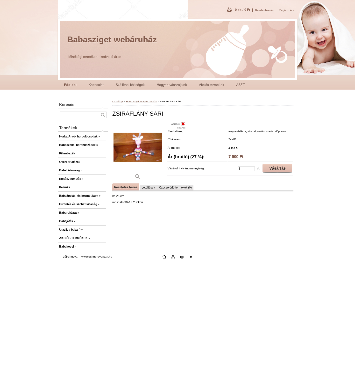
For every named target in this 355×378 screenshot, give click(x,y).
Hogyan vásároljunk (172, 85)
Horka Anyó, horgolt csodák (141, 101)
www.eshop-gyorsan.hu (96, 256)
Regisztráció (287, 10)
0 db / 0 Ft (242, 10)
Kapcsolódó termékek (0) (175, 187)
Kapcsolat (96, 85)
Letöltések (148, 187)
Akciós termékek (211, 85)
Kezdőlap (117, 101)
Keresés (66, 105)
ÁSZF (240, 85)
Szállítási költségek (130, 85)
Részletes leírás (125, 187)
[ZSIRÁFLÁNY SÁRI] (138, 152)
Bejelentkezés (264, 10)
